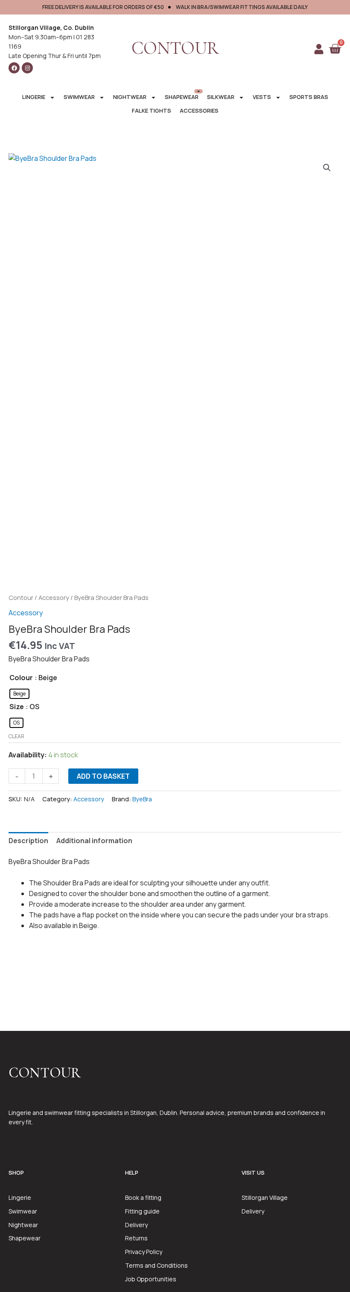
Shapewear (181, 97)
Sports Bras (308, 97)
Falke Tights (151, 110)
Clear (16, 736)
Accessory (53, 597)
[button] (327, 167)
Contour (21, 597)
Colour (21, 677)
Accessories (199, 110)
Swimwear (79, 97)
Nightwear (129, 97)
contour (175, 48)
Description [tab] (28, 840)
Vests (262, 97)
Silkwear (220, 97)
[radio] (19, 694)
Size (16, 706)
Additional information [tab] (94, 840)
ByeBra (142, 799)
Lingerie (33, 97)
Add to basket (103, 776)
